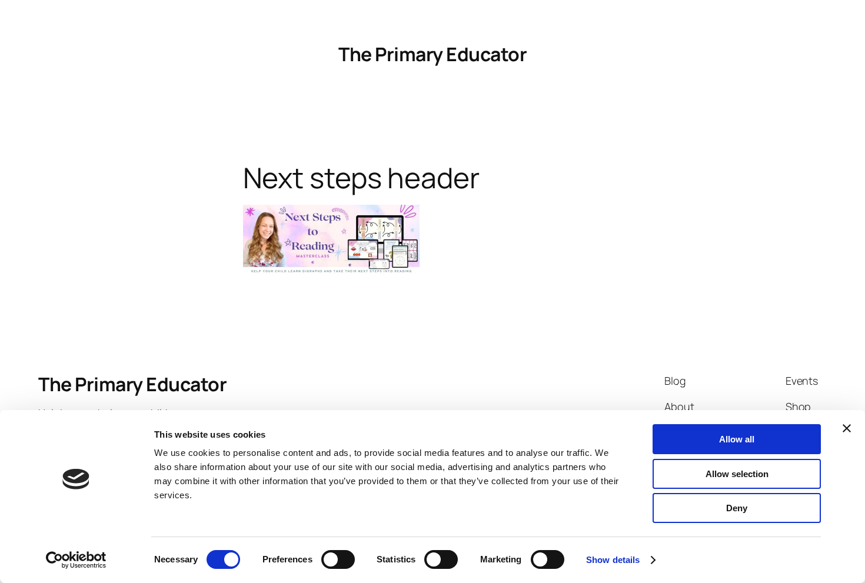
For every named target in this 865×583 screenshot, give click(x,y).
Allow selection (737, 474)
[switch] (338, 559)
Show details (613, 560)
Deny (736, 508)
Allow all (736, 439)
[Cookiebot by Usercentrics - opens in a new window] (76, 560)
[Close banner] (847, 428)
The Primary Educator (432, 54)
